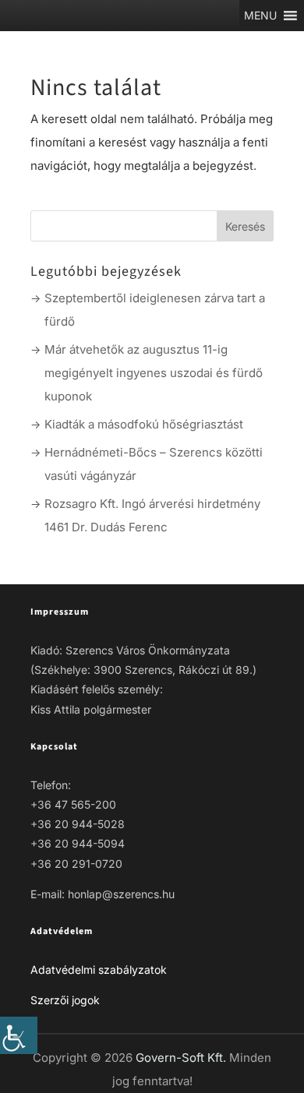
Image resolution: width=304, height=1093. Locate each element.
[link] (18, 1035)
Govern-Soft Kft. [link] (182, 1057)
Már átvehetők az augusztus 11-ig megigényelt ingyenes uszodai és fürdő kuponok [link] (153, 373)
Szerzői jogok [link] (65, 1000)
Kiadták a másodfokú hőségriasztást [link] (143, 424)
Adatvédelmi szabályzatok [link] (98, 969)
